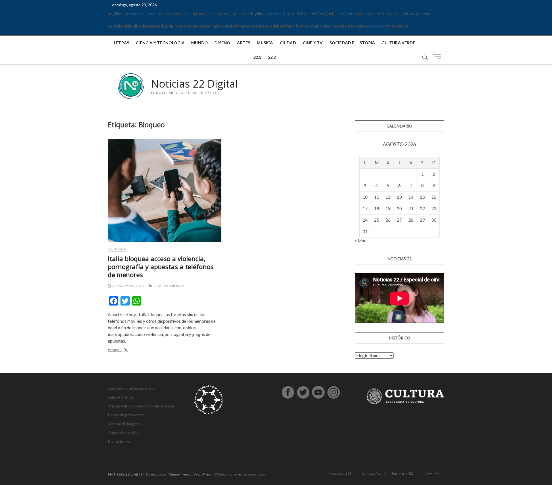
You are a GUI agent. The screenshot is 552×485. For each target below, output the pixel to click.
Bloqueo (161, 286)
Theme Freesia (179, 474)
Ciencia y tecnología (160, 42)
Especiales (432, 473)
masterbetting (251, 25)
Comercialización (123, 432)
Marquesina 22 (340, 473)
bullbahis (137, 25)
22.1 (257, 57)
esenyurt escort (156, 13)
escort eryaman (393, 25)
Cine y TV (313, 42)
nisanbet (331, 25)
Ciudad (288, 42)
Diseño (222, 42)
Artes (243, 42)
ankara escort (365, 25)
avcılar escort (184, 13)
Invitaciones (119, 441)
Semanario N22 (402, 473)
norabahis (313, 25)
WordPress (203, 474)
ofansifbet (293, 25)
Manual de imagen (124, 423)
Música (265, 42)
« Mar (360, 240)
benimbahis (118, 25)
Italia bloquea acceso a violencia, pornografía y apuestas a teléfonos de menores (161, 266)
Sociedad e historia (352, 42)
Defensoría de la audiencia (131, 388)
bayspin (169, 25)
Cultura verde (398, 42)
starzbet (154, 25)
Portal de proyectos (125, 414)
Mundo (199, 42)
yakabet (229, 25)
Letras (121, 42)
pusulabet (274, 25)
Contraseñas (371, 473)
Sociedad (116, 249)
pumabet (214, 25)
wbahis (345, 25)
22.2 (272, 57)
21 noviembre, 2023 (127, 286)
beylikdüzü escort (124, 13)
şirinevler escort (393, 13)
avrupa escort (422, 13)
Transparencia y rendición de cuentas (141, 405)
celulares (176, 286)
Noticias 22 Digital (194, 84)
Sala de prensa (121, 397)
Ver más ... (123, 350)
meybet (199, 25)
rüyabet (184, 25)
